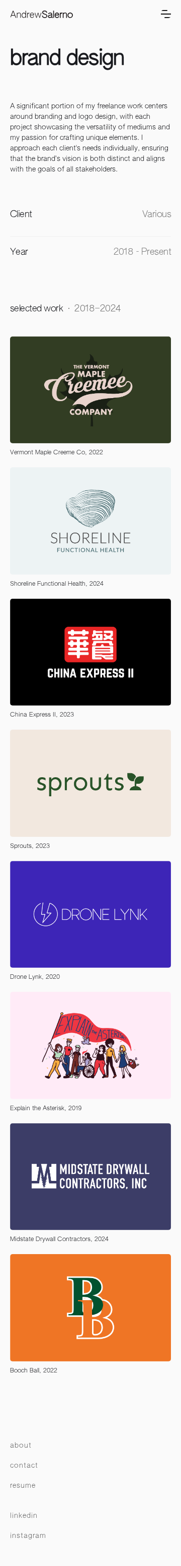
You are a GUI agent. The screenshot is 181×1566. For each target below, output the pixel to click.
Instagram (28, 1535)
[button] (166, 14)
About (21, 1445)
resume (23, 1485)
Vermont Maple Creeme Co (47, 453)
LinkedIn (24, 1515)
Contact (24, 1465)
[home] (41, 14)
